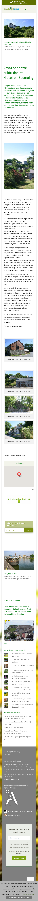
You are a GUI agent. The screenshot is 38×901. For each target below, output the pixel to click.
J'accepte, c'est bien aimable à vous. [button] (19, 897)
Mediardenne (10, 47)
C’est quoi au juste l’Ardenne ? (14, 728)
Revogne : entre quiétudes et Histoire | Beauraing (18, 43)
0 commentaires (23, 49)
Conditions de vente (14, 815)
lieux (28, 47)
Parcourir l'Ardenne (10, 49)
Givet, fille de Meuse (11, 574)
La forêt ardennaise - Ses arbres (23, 665)
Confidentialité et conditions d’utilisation (20, 811)
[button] (19, 474)
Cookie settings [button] (28, 894)
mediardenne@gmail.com (11, 779)
